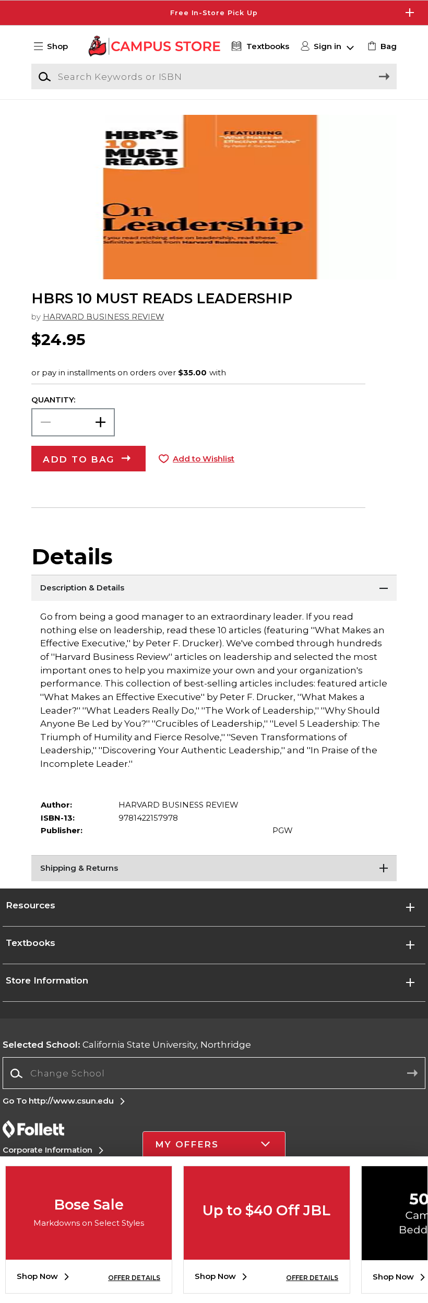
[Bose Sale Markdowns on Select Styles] (89, 1252)
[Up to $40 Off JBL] (267, 1252)
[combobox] (214, 1073)
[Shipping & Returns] (214, 868)
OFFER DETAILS (134, 1278)
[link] (381, 46)
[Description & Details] (214, 587)
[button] (214, 13)
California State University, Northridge (127, 1044)
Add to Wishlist (203, 459)
